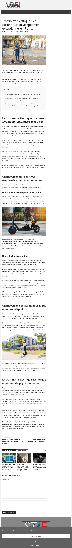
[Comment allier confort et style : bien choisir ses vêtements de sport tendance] (39, 458)
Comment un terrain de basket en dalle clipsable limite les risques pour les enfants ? (9, 468)
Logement (34, 12)
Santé (4, 12)
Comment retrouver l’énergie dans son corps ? (37, 440)
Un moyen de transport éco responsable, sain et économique (23, 98)
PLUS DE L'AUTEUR (21, 450)
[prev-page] (43, 450)
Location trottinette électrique (19, 151)
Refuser (36, 541)
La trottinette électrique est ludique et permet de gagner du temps (24, 106)
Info (18, 12)
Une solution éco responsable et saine (19, 100)
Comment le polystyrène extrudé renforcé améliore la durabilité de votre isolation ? (23, 468)
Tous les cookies (36, 536)
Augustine (6, 31)
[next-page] (45, 450)
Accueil (3, 16)
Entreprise (49, 12)
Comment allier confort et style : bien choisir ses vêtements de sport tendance (39, 467)
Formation (25, 12)
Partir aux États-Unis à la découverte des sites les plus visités (12, 441)
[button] (69, 12)
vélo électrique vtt (14, 422)
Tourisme (11, 12)
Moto (60, 12)
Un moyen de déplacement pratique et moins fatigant (21, 104)
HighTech (41, 12)
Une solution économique (16, 102)
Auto (55, 12)
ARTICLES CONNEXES (9, 450)
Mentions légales (35, 545)
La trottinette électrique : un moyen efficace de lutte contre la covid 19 (23, 95)
